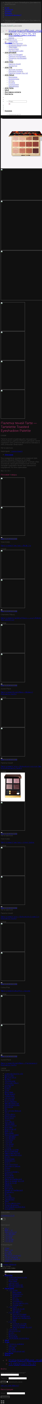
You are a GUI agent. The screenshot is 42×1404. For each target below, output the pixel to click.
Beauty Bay (9, 1075)
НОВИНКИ (9, 1175)
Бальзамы (9, 1127)
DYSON (8, 1087)
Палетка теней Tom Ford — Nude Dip (16, 546)
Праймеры (9, 1192)
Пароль (4, 1378)
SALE (7, 90)
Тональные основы (13, 1203)
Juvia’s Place (14, 49)
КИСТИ (7, 1157)
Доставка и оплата (13, 92)
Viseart (7, 1120)
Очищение (9, 1177)
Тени (11, 60)
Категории (9, 1288)
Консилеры (9, 1159)
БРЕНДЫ (9, 34)
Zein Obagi (9, 1122)
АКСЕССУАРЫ (10, 1125)
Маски (7, 1168)
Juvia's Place (10, 1098)
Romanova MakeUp (13, 1111)
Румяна (12, 83)
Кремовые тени (11, 1164)
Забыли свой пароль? (10, 1385)
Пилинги (8, 1187)
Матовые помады (16, 71)
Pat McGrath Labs (16, 51)
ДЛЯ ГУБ (8, 68)
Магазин (8, 13)
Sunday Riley (10, 1114)
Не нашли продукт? (13, 15)
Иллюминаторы (11, 1151)
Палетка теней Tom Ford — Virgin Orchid (17, 842)
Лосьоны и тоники (12, 1166)
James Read (9, 1096)
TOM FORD (9, 1118)
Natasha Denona (16, 43)
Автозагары (9, 1124)
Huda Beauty (10, 1094)
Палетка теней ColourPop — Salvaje (15, 991)
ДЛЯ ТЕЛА (9, 88)
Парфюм (8, 1185)
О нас (7, 8)
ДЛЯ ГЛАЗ (9, 62)
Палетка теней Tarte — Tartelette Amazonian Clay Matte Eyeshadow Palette (21, 767)
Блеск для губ (10, 1129)
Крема (7, 1162)
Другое (8, 1148)
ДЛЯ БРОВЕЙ (10, 53)
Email (4, 1393)
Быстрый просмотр (9, 539)
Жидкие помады (15, 70)
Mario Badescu (11, 1101)
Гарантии (9, 10)
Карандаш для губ (12, 1153)
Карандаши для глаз (13, 1155)
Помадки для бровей (17, 58)
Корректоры (14, 79)
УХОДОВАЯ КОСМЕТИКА (15, 1207)
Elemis (11, 38)
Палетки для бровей (17, 56)
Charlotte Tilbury (15, 36)
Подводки (13, 66)
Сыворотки (9, 1199)
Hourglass (13, 47)
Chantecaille (10, 1081)
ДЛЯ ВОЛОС (10, 1138)
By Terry (8, 1079)
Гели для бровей (16, 55)
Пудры (11, 81)
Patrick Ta (13, 40)
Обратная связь (11, 1257)
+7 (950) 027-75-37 (22, 34)
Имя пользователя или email (13, 1373)
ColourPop (13, 41)
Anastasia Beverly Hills (18, 45)
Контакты (9, 94)
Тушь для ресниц (12, 1205)
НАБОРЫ (8, 1174)
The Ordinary (10, 1116)
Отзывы (8, 11)
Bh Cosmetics (10, 1077)
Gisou (7, 1090)
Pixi (6, 1109)
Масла (7, 1170)
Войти (3, 1382)
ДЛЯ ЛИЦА (9, 75)
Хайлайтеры (14, 86)
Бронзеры (13, 77)
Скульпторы (14, 84)
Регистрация (5, 1397)
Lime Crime (9, 1100)
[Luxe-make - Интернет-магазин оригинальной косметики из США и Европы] (11, 26)
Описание (9, 455)
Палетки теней (15, 64)
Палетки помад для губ (18, 73)
